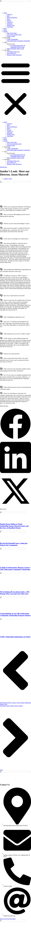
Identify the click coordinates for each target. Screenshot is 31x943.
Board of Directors (12, 17)
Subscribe (9, 23)
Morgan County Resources (14, 55)
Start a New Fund (12, 33)
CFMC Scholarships (12, 39)
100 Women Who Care (13, 51)
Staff (8, 16)
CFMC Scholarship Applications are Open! (15, 637)
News (8, 19)
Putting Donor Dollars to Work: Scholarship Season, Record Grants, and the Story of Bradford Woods (14, 526)
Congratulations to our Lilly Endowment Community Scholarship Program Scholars (15, 614)
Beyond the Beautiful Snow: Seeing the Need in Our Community (13, 544)
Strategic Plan (10, 25)
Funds (5, 30)
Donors (5, 31)
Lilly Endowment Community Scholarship (18, 41)
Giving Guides (11, 36)
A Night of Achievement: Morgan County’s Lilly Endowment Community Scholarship (15, 568)
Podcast (9, 20)
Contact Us (10, 22)
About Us (9, 14)
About (5, 13)
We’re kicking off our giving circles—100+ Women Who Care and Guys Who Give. (15, 593)
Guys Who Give (11, 53)
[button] (15, 88)
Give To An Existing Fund (14, 34)
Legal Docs (10, 27)
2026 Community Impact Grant (15, 48)
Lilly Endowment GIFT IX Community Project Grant (17, 46)
